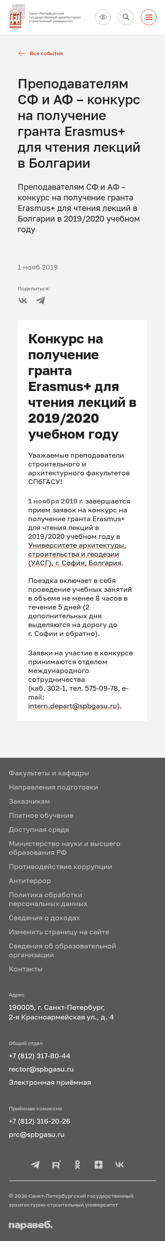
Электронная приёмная (50, 1082)
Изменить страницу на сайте (59, 931)
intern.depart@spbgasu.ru (72, 705)
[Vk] (23, 300)
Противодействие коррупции (60, 866)
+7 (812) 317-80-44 (39, 1055)
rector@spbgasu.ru (41, 1068)
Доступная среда (39, 829)
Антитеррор (30, 880)
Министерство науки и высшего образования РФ (65, 848)
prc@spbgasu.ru (37, 1134)
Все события (46, 53)
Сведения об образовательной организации (62, 950)
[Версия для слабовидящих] (103, 17)
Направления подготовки (53, 786)
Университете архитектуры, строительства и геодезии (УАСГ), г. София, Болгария (77, 554)
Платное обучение (41, 815)
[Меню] (149, 17)
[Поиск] (126, 17)
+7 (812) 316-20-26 (39, 1121)
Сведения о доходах (44, 917)
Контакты (26, 968)
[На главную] (48, 17)
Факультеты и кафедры (49, 772)
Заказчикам (29, 801)
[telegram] (40, 300)
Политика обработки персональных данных (48, 899)
